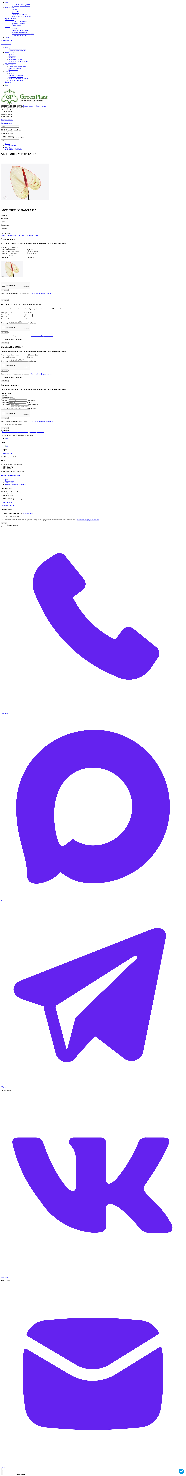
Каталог (7, 27)
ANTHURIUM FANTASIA (13, 149)
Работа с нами (9, 20)
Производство (9, 7)
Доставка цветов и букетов (21, 6)
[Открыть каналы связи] (2, 1472)
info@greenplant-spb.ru (8, 505)
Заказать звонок (6, 44)
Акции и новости (10, 18)
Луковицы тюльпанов (19, 35)
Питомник (15, 11)
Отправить (5, 290)
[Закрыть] (1, 1469)
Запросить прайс (28, 106)
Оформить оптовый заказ (29, 235)
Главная (7, 144)
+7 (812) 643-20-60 (7, 40)
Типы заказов (16, 25)
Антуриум (8, 147)
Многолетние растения (20, 30)
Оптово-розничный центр (21, 4)
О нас (6, 2)
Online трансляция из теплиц (21, 16)
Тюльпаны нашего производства (23, 34)
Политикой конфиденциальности (42, 293)
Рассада (14, 9)
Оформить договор (18, 23)
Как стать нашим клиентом (21, 21)
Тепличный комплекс (19, 14)
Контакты (8, 37)
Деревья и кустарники (19, 32)
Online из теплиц (40, 106)
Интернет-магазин (7, 120)
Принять (4, 523)
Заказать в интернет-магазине (10, 235)
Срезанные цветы (10, 145)
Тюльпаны (15, 13)
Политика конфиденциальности (15, 484)
